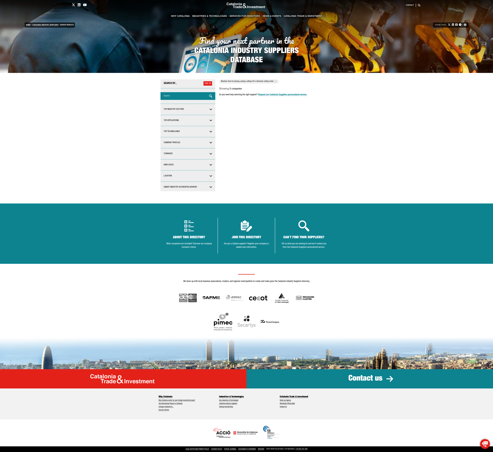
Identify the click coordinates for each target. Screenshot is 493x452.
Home (28, 25)
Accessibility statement (247, 449)
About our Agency (285, 400)
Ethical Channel (230, 449)
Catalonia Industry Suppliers (45, 25)
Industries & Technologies (209, 16)
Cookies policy (216, 449)
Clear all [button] (208, 83)
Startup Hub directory (226, 407)
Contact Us (283, 407)
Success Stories (164, 410)
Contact (410, 5)
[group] (188, 109)
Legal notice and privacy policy (197, 449)
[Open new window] (282, 298)
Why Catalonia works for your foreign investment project (177, 400)
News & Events (272, 16)
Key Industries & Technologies (228, 400)
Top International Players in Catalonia (170, 404)
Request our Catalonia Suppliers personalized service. (282, 95)
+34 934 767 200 (301, 449)
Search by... (170, 83)
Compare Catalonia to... (166, 407)
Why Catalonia (180, 16)
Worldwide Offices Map (287, 404)
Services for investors (245, 16)
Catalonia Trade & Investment (303, 16)
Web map (261, 449)
